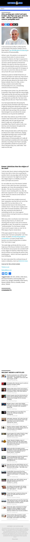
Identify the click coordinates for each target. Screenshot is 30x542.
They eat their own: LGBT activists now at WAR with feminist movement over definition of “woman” (17, 481)
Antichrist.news (23, 261)
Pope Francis (23, 280)
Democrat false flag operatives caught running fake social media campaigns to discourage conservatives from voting (16, 516)
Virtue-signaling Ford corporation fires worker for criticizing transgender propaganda (16, 413)
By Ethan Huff (14, 380)
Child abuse (23, 277)
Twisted (8, 284)
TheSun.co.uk (5, 267)
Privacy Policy (15, 539)
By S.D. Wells (14, 461)
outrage (11, 280)
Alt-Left (13, 277)
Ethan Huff (11, 21)
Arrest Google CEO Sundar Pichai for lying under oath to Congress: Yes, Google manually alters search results (17, 435)
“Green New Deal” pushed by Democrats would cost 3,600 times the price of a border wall (17, 494)
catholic (17, 277)
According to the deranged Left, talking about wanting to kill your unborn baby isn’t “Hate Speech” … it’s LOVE (16, 488)
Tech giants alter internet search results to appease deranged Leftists (17, 383)
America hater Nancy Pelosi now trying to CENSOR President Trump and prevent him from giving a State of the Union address (17, 390)
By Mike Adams (15, 423)
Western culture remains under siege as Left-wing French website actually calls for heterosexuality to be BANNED (17, 428)
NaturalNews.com (7, 270)
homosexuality (17, 278)
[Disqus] (15, 311)
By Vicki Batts (14, 445)
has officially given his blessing (18, 50)
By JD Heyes (14, 392)
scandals (17, 282)
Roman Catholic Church (8, 282)
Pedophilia (17, 280)
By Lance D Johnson (16, 497)
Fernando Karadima (7, 278)
